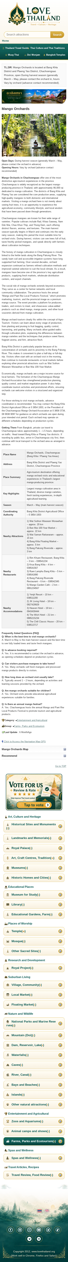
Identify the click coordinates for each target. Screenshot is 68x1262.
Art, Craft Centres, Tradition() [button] (32, 858)
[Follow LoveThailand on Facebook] (10, 1229)
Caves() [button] (17, 1065)
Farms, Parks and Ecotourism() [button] (33, 1141)
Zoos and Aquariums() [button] (27, 1121)
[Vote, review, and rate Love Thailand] (34, 792)
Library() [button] (18, 904)
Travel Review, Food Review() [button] (32, 1175)
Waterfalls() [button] (20, 1055)
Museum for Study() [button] (25, 894)
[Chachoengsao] (34, 96)
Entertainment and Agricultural (32, 720)
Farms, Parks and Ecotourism (29, 726)
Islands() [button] (18, 1094)
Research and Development (26, 960)
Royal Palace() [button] (21, 848)
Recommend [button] (9, 755)
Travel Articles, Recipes (23, 1167)
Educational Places (20, 886)
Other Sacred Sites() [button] (26, 951)
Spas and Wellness (20, 1150)
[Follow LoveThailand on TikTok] (57, 1229)
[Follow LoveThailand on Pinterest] (20, 1229)
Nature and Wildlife (20, 1013)
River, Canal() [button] (21, 1074)
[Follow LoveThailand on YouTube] (38, 1229)
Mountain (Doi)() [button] (23, 1035)
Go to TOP (60, 766)
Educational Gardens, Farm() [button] (31, 914)
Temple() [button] (18, 931)
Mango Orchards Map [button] (15, 749)
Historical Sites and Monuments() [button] (31, 826)
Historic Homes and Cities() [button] (31, 877)
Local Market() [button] (21, 994)
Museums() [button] (19, 867)
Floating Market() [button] (23, 1004)
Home (5, 40)
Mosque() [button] (18, 941)
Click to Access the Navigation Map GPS (24, 741)
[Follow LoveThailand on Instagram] (29, 1229)
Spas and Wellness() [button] (26, 1158)
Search (57, 34)
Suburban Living (18, 977)
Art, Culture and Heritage (24, 816)
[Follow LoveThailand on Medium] (38, 1238)
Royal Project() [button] (22, 968)
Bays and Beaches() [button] (25, 1084)
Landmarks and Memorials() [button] (31, 838)
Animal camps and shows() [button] (30, 1131)
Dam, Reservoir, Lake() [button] (27, 1045)
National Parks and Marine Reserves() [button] (31, 1023)
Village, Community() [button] (26, 985)
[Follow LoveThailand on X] (48, 1229)
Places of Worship (19, 923)
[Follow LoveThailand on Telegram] (29, 1238)
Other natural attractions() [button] (30, 1104)
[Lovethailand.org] (34, 14)
